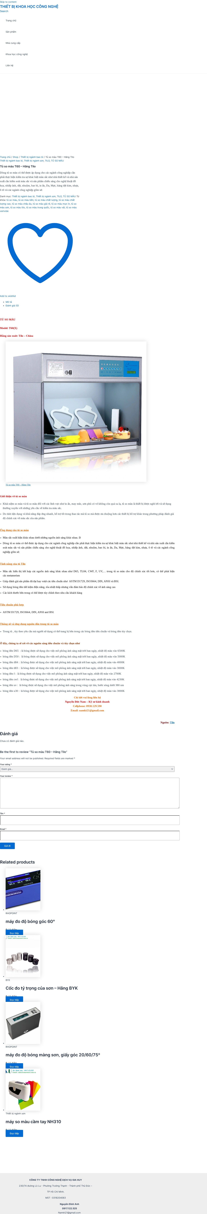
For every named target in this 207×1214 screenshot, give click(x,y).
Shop (15, 157)
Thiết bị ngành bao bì (32, 157)
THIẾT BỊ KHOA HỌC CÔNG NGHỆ (29, 6)
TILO (47, 160)
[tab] (90, 302)
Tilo (172, 722)
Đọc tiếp (14, 933)
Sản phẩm (11, 31)
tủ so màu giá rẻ (41, 203)
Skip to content (8, 1)
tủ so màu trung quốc (37, 207)
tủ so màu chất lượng (46, 200)
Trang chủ (11, 20)
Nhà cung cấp (13, 43)
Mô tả (9, 301)
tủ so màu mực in (60, 203)
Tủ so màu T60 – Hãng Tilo (18, 485)
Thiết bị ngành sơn (34, 160)
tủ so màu (11, 200)
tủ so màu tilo (17, 207)
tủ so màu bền (26, 200)
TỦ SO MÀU (57, 160)
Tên (2, 813)
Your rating (6, 764)
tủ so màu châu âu (22, 203)
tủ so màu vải (57, 207)
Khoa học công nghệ (17, 54)
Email (3, 829)
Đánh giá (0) (12, 305)
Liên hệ (9, 65)
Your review (6, 776)
